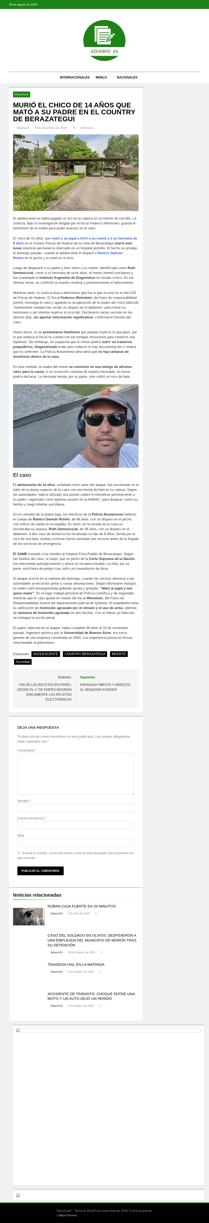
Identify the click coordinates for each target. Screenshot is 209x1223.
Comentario (26, 750)
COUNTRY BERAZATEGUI (85, 654)
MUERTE (119, 654)
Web (20, 835)
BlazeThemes (68, 1215)
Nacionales (127, 77)
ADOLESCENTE (45, 654)
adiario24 (23, 127)
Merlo (101, 77)
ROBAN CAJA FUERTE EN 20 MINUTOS (82, 906)
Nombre (24, 801)
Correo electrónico (31, 818)
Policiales (21, 94)
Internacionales (75, 77)
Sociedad (23, 661)
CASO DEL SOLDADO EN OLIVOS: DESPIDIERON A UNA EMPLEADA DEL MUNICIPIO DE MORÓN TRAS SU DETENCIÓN (92, 940)
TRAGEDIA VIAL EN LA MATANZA (76, 965)
